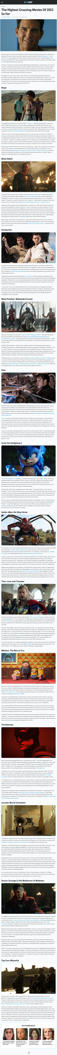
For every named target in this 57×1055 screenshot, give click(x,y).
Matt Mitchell (6, 17)
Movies (3, 6)
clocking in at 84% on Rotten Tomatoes (40, 358)
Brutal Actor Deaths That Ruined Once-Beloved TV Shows (34, 1043)
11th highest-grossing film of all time (42, 998)
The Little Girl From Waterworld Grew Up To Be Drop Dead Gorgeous (21, 1043)
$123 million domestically (18, 131)
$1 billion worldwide (18, 694)
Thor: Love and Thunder (37, 617)
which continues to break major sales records (14, 1004)
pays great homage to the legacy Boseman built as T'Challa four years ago (27, 364)
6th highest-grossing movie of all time (32, 553)
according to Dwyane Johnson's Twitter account (36, 202)
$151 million (31, 196)
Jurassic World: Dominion (21, 842)
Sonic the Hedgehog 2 (8, 479)
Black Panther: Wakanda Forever (31, 335)
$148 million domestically (18, 271)
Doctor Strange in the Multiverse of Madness (26, 920)
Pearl (6, 58)
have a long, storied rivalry (36, 223)
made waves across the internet (30, 571)
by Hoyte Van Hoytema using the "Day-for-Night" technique (30, 150)
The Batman (40, 768)
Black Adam (37, 194)
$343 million (7, 621)
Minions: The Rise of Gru (9, 692)
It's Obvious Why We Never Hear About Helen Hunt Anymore (47, 1043)
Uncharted (30, 276)
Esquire (29, 644)
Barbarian (45, 56)
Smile (50, 56)
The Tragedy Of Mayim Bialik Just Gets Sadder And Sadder (9, 1043)
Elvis (3, 418)
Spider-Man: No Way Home (19, 550)
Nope (29, 123)
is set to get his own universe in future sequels (31, 792)
